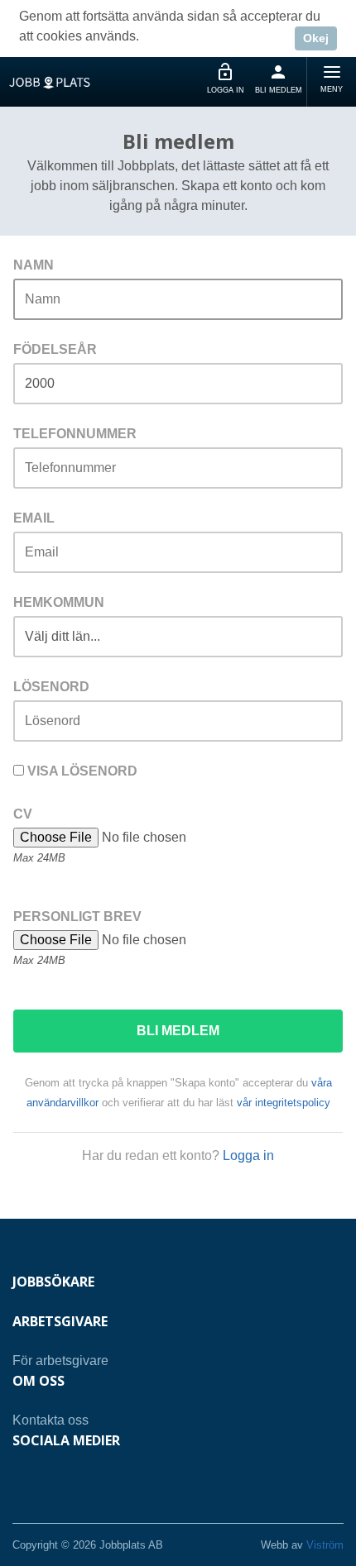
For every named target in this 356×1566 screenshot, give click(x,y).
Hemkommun (58, 602)
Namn (33, 265)
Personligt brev (77, 917)
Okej (316, 38)
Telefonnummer (75, 434)
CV (22, 814)
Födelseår (55, 349)
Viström (325, 1545)
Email (34, 518)
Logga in (248, 1155)
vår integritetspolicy (283, 1102)
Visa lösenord (80, 771)
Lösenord (51, 687)
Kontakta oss (50, 1420)
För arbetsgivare (60, 1361)
